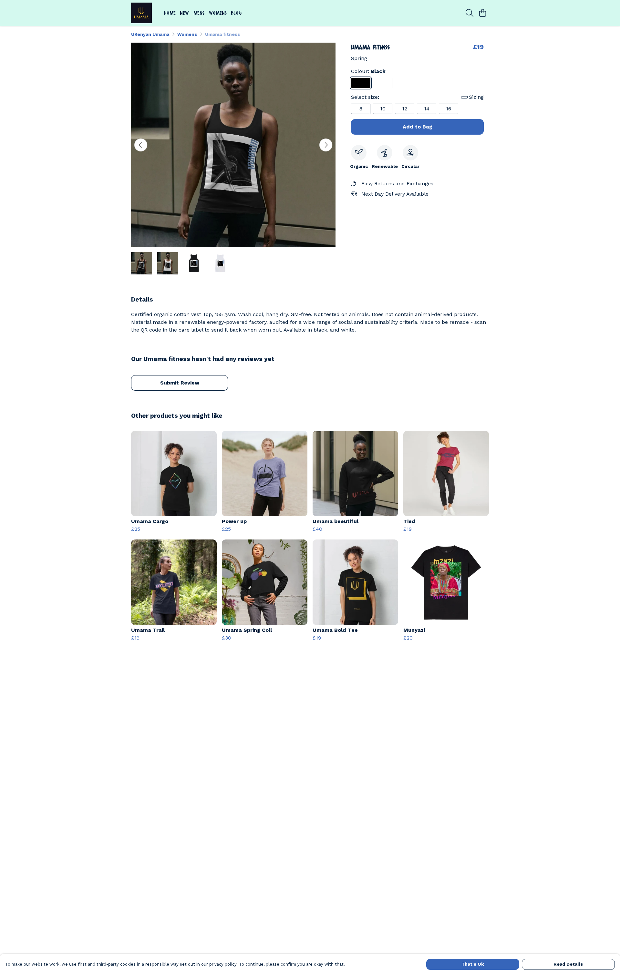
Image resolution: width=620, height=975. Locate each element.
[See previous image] (140, 145)
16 (448, 109)
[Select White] (382, 83)
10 (383, 109)
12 (404, 109)
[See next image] (325, 145)
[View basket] (482, 12)
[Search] (469, 12)
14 (426, 109)
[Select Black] (360, 83)
